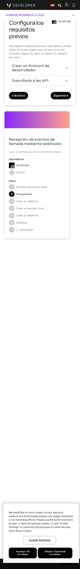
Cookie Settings (39, 540)
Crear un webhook (24, 201)
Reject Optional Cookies (55, 553)
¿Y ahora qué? (22, 229)
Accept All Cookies (23, 553)
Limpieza (19, 222)
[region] (41, 533)
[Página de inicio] (20, 5)
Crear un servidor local (27, 208)
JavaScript (22, 165)
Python (20, 172)
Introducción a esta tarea (29, 186)
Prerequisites (22, 194)
